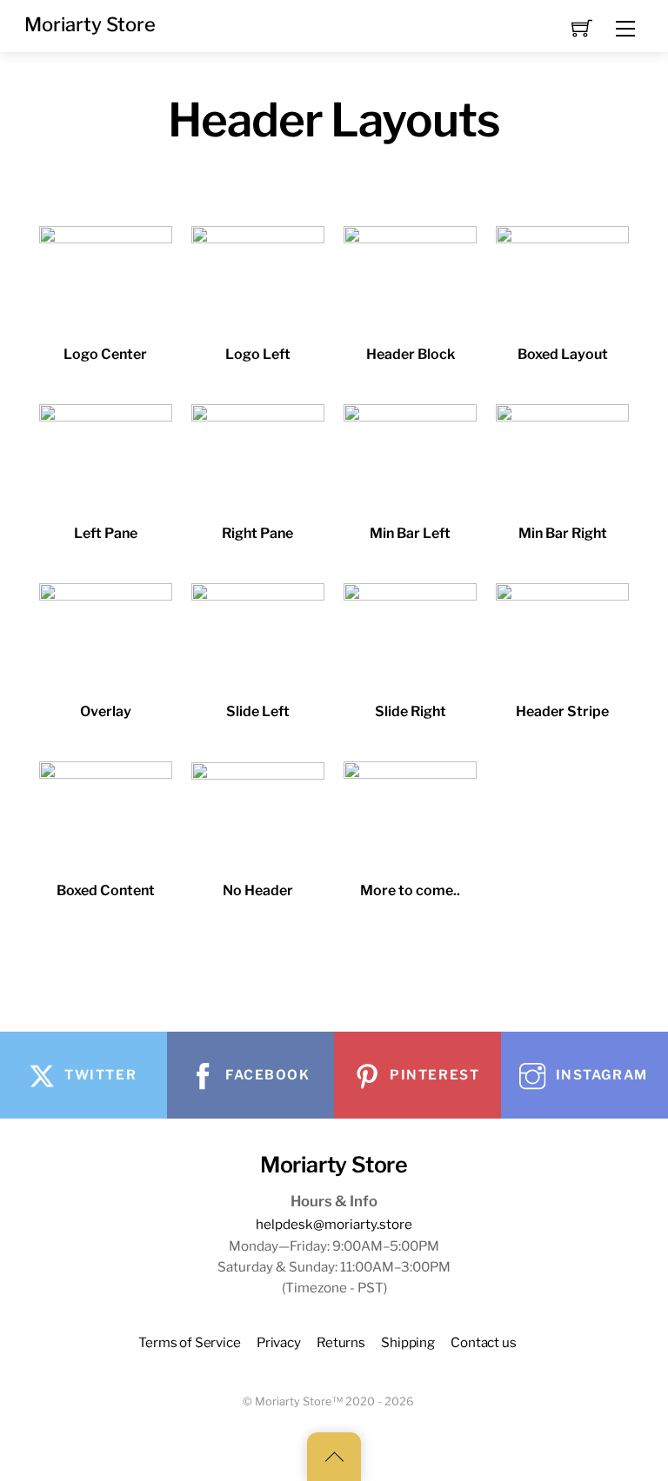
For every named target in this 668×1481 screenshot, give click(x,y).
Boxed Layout (563, 354)
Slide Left (258, 711)
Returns (341, 1342)
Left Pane (105, 533)
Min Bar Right (562, 533)
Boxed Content (106, 890)
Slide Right (410, 711)
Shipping (408, 1342)
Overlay (105, 711)
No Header (258, 890)
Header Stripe (562, 711)
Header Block (410, 354)
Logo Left (258, 354)
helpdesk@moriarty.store (334, 1224)
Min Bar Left (410, 533)
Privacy (279, 1342)
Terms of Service (189, 1342)
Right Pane (257, 533)
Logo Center (105, 354)
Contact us (483, 1342)
